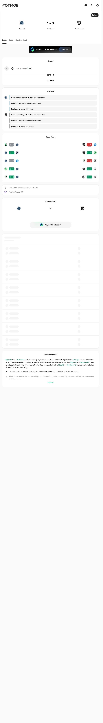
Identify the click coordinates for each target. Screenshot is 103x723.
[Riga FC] (18, 210)
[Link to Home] (10, 5)
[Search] (91, 5)
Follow (94, 15)
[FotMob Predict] (50, 49)
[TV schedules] (85, 5)
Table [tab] (11, 40)
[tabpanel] (50, 199)
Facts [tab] (4, 40)
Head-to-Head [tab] (21, 40)
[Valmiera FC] (82, 210)
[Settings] (97, 5)
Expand (51, 382)
